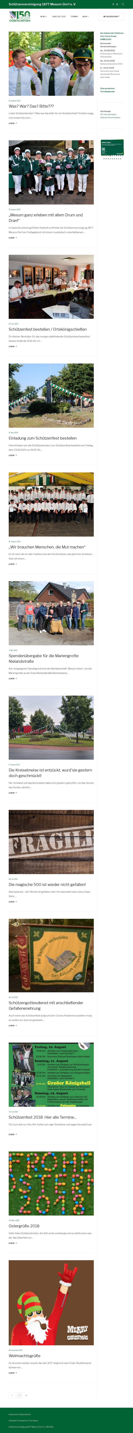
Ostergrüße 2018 (24, 1226)
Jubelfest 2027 (59, 17)
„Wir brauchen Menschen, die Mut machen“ (47, 547)
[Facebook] (113, 4)
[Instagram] (117, 4)
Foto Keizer (33, 1420)
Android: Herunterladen (110, 117)
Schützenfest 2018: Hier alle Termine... (42, 1117)
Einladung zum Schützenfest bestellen (43, 438)
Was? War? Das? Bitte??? (31, 106)
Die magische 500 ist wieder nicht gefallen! (47, 884)
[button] (101, 155)
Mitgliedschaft (111, 17)
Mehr (85, 17)
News (43, 17)
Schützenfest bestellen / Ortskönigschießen (48, 329)
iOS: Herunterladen (108, 114)
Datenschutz (25, 1414)
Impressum (14, 1414)
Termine (74, 17)
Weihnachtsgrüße (24, 1355)
